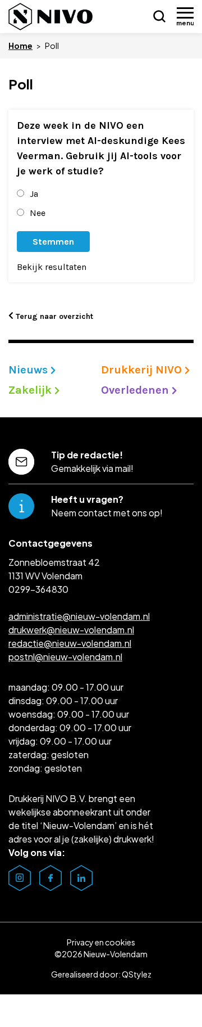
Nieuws (29, 369)
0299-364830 (38, 589)
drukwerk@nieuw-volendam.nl (71, 630)
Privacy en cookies (101, 942)
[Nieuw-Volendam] (50, 16)
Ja (34, 193)
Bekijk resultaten (51, 267)
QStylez (137, 974)
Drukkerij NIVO (143, 369)
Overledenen (136, 390)
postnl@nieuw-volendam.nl (65, 657)
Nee (37, 213)
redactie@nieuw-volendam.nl (69, 643)
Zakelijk (31, 390)
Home (20, 45)
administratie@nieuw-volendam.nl (79, 616)
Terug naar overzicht (53, 316)
